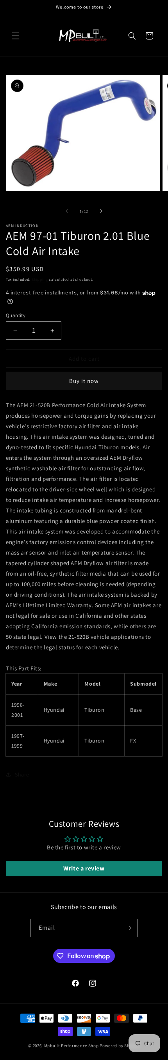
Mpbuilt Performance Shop (71, 1045)
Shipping (40, 279)
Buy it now (84, 381)
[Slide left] (66, 211)
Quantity (15, 315)
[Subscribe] (128, 928)
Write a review (83, 868)
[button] (15, 35)
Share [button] (22, 774)
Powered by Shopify (120, 1045)
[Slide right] (101, 211)
